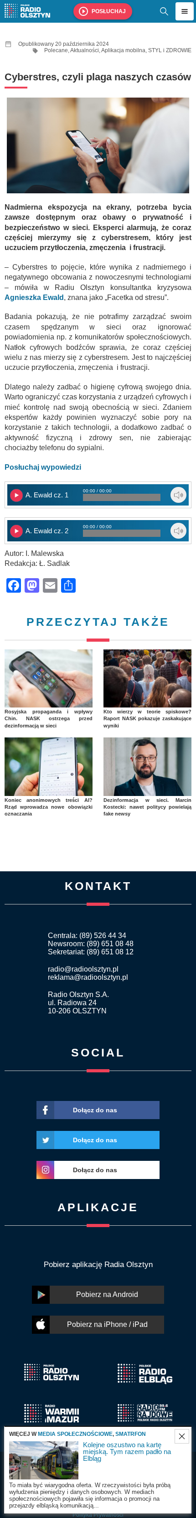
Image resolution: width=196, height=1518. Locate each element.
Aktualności (84, 50)
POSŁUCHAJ (109, 11)
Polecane (56, 50)
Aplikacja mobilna (123, 50)
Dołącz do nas (95, 1110)
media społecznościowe (75, 1434)
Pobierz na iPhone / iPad (107, 1324)
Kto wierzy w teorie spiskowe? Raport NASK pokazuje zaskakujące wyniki (147, 718)
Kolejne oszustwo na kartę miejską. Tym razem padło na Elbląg (127, 1451)
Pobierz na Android (107, 1294)
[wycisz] (178, 495)
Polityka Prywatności (98, 1515)
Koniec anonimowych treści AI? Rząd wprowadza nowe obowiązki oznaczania (49, 807)
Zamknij (182, 1436)
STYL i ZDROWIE (169, 50)
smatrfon (130, 1434)
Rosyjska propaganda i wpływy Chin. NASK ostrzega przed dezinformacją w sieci (49, 718)
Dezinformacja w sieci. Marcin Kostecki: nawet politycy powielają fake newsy (147, 807)
